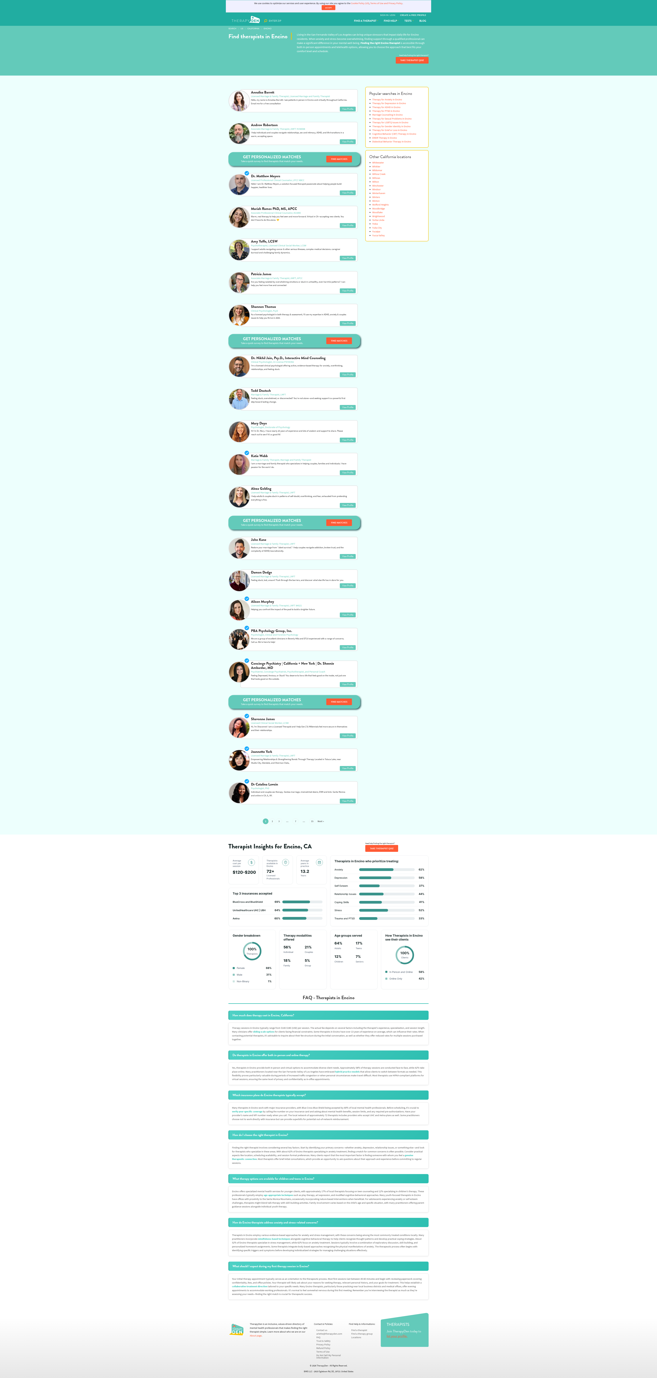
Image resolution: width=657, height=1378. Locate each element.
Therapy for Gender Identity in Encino (391, 126)
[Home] (246, 21)
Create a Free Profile (413, 15)
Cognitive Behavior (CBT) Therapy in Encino (394, 134)
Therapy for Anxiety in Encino (387, 99)
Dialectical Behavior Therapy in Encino (391, 141)
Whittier (376, 166)
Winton (376, 201)
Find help (390, 21)
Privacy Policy (323, 1344)
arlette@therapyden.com (329, 1333)
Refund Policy (323, 1348)
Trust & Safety (323, 1341)
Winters (376, 197)
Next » (321, 821)
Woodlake (377, 212)
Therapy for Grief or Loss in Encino (389, 130)
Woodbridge (378, 208)
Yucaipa (376, 231)
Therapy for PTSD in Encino (386, 111)
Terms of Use (323, 1351)
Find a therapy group (362, 1333)
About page (256, 1335)
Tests (408, 21)
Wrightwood (378, 216)
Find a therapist (365, 21)
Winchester (378, 185)
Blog (422, 21)
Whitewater (378, 162)
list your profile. (397, 1336)
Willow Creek (378, 174)
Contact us (321, 1330)
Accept (328, 7)
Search (232, 28)
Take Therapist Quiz (412, 60)
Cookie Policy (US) (360, 3)
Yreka (375, 223)
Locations (356, 1337)
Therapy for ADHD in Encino (386, 107)
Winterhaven (378, 193)
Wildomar (377, 170)
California (253, 28)
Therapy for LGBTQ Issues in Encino (390, 122)
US (242, 28)
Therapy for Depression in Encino (389, 103)
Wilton (375, 181)
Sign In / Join (387, 15)
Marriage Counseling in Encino (387, 114)
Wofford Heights (380, 204)
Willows (376, 178)
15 (312, 821)
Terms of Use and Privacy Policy (386, 3)
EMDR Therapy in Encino (384, 137)
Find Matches (339, 159)
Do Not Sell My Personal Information (328, 1356)
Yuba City (377, 227)
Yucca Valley (378, 235)
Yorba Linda (378, 220)
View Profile (347, 109)
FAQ (318, 1337)
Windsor (376, 189)
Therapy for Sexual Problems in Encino (392, 118)
